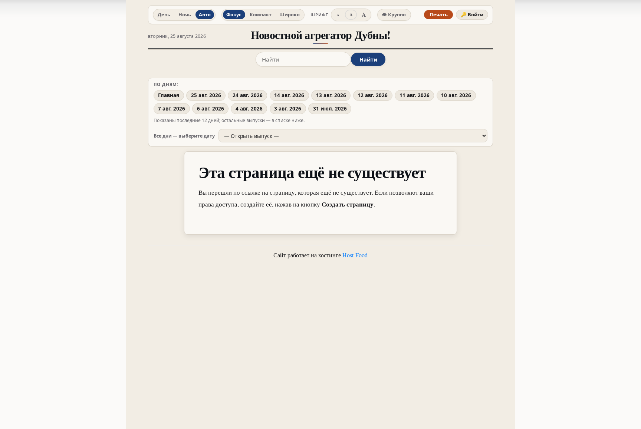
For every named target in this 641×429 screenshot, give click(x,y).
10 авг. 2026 (456, 95)
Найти (368, 59)
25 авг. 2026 (206, 95)
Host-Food (355, 255)
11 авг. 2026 (415, 95)
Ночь (184, 14)
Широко (289, 14)
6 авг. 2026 (210, 108)
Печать (439, 14)
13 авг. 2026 (331, 95)
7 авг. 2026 (171, 108)
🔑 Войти (472, 14)
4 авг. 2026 (249, 108)
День (164, 14)
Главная (168, 95)
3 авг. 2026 (287, 108)
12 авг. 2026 (373, 95)
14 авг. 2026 (289, 95)
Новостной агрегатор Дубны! (320, 34)
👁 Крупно (394, 14)
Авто (205, 14)
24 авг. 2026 (248, 95)
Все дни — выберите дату (184, 136)
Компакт (261, 14)
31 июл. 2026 (330, 108)
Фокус (233, 14)
